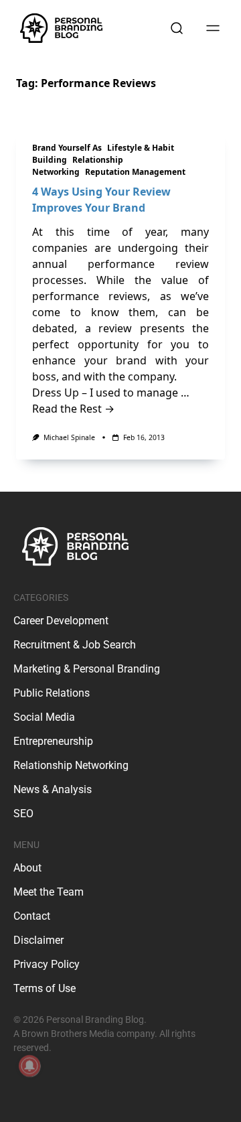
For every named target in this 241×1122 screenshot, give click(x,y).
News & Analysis (52, 789)
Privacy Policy (46, 964)
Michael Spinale (69, 437)
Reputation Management (135, 172)
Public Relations (51, 693)
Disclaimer (38, 940)
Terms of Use (44, 988)
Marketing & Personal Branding (86, 668)
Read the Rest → (73, 408)
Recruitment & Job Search (74, 644)
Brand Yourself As (67, 147)
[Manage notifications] (29, 1065)
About (27, 867)
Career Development (60, 620)
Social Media (44, 717)
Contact (31, 916)
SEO (23, 813)
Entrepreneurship (53, 741)
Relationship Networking (77, 166)
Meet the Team (48, 892)
